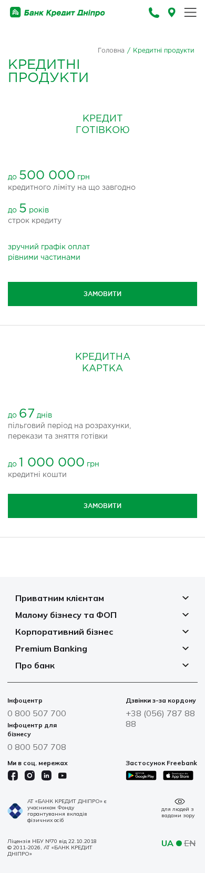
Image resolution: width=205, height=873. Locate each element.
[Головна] (57, 12)
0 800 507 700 (36, 713)
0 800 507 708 (36, 747)
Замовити (102, 293)
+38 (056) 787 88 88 (160, 718)
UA (167, 843)
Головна (111, 51)
